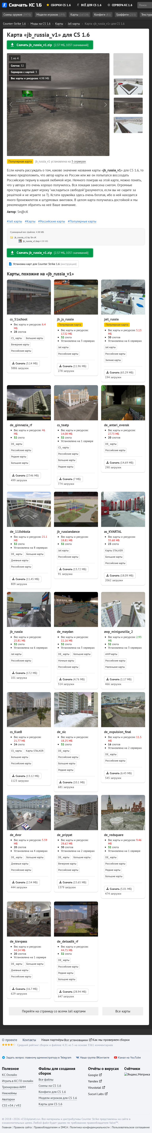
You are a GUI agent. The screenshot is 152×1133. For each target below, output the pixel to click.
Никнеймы (9, 1093)
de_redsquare (114, 835)
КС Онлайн (9, 1075)
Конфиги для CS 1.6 (52, 1092)
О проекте (9, 1040)
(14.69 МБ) (121, 462)
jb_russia (16, 631)
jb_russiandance (68, 531)
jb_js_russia (65, 319)
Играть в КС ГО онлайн (17, 1081)
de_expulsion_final (117, 732)
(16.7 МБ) (26, 989)
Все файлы (46, 1079)
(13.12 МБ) (27, 776)
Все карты (122, 1011)
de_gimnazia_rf (21, 425)
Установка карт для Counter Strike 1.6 (45, 264)
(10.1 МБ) (74, 782)
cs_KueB (16, 732)
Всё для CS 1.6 (91, 5)
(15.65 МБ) (74, 882)
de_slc (61, 732)
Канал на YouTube (129, 1057)
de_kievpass (18, 941)
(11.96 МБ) (74, 366)
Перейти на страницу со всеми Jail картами (54, 1011)
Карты (79, 14)
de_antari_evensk (116, 425)
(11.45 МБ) (27, 579)
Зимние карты (113, 360)
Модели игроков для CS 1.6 (58, 1098)
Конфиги (102, 14)
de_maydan (65, 631)
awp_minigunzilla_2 (118, 631)
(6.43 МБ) (121, 773)
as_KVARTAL (113, 531)
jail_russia (111, 319)
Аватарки (8, 1099)
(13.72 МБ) (74, 569)
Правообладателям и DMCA (51, 1127)
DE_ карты (16, 444)
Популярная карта (70, 324)
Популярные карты (83, 221)
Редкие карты (18, 456)
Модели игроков (50, 14)
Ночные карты (66, 660)
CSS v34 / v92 (11, 1105)
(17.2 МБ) (26, 673)
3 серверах (78, 161)
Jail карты (15, 221)
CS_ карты (16, 338)
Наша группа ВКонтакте (94, 1057)
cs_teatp (63, 425)
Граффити (126, 14)
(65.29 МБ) (121, 372)
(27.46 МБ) (27, 475)
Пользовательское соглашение (131, 1127)
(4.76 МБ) (74, 679)
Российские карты (52, 221)
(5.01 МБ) (121, 889)
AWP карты (111, 654)
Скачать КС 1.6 (25, 5)
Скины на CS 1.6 (50, 1086)
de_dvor (15, 835)
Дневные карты (19, 560)
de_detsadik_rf (67, 941)
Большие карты (34, 338)
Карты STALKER (114, 550)
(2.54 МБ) (27, 882)
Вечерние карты (20, 344)
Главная (6, 1127)
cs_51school (18, 319)
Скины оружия (17, 14)
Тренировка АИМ (14, 1087)
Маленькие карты (115, 667)
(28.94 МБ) (74, 991)
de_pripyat (64, 835)
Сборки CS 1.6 (61, 5)
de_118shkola (20, 531)
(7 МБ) (72, 479)
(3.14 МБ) (27, 363)
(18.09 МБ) (121, 575)
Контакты (29, 1040)
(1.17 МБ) (121, 679)
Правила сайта (23, 1127)
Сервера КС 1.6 (122, 5)
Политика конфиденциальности (90, 1127)
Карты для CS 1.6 (50, 1104)
